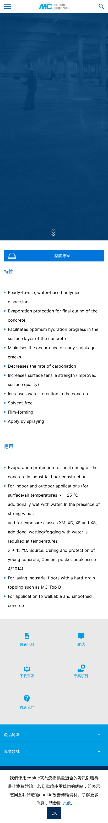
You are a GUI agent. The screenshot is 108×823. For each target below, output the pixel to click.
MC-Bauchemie (54, 6)
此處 (67, 803)
